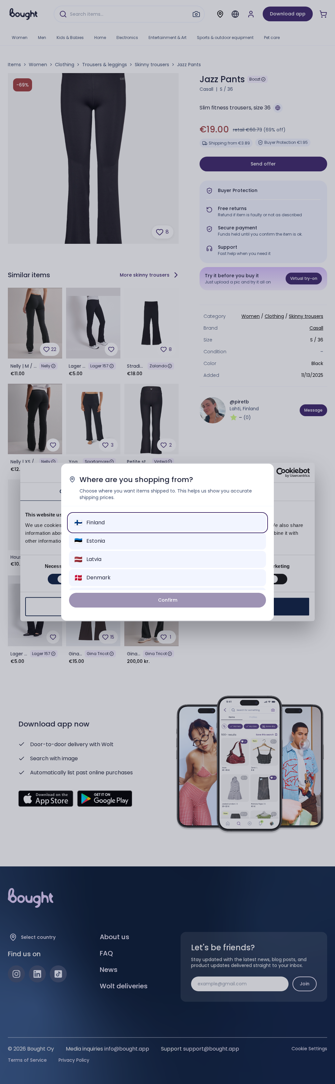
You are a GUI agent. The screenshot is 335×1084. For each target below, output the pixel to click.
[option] (167, 522)
